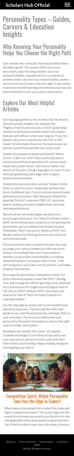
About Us (11, 441)
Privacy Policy (46, 441)
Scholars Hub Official (28, 5)
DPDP (37, 445)
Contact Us (62, 441)
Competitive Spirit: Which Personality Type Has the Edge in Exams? (37, 398)
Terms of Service (27, 441)
